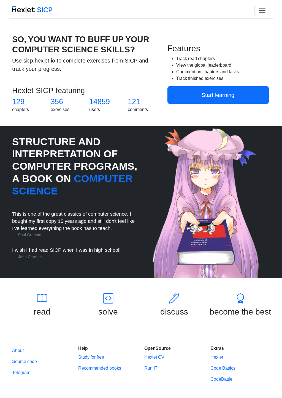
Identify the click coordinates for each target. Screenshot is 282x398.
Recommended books (99, 368)
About (18, 350)
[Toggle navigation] (262, 10)
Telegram (21, 372)
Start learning (218, 95)
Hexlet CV (154, 357)
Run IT (151, 368)
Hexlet (216, 357)
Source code (24, 361)
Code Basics (222, 368)
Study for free (91, 357)
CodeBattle (221, 379)
